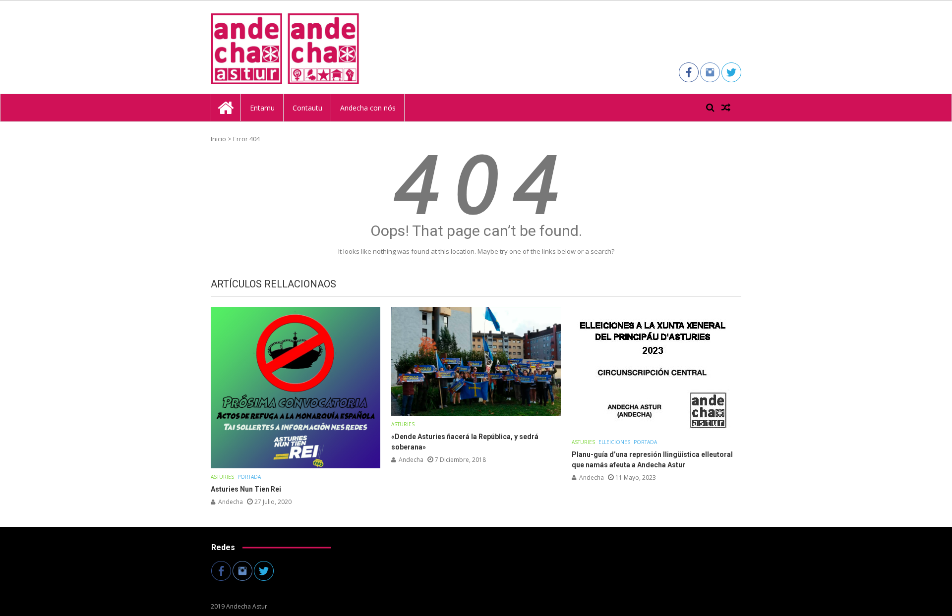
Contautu (307, 107)
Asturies (222, 476)
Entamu (262, 107)
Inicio (218, 138)
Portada (249, 476)
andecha (230, 502)
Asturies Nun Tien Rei (246, 489)
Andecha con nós (368, 107)
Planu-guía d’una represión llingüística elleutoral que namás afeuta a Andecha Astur (652, 459)
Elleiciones (614, 442)
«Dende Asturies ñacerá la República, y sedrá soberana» (464, 442)
